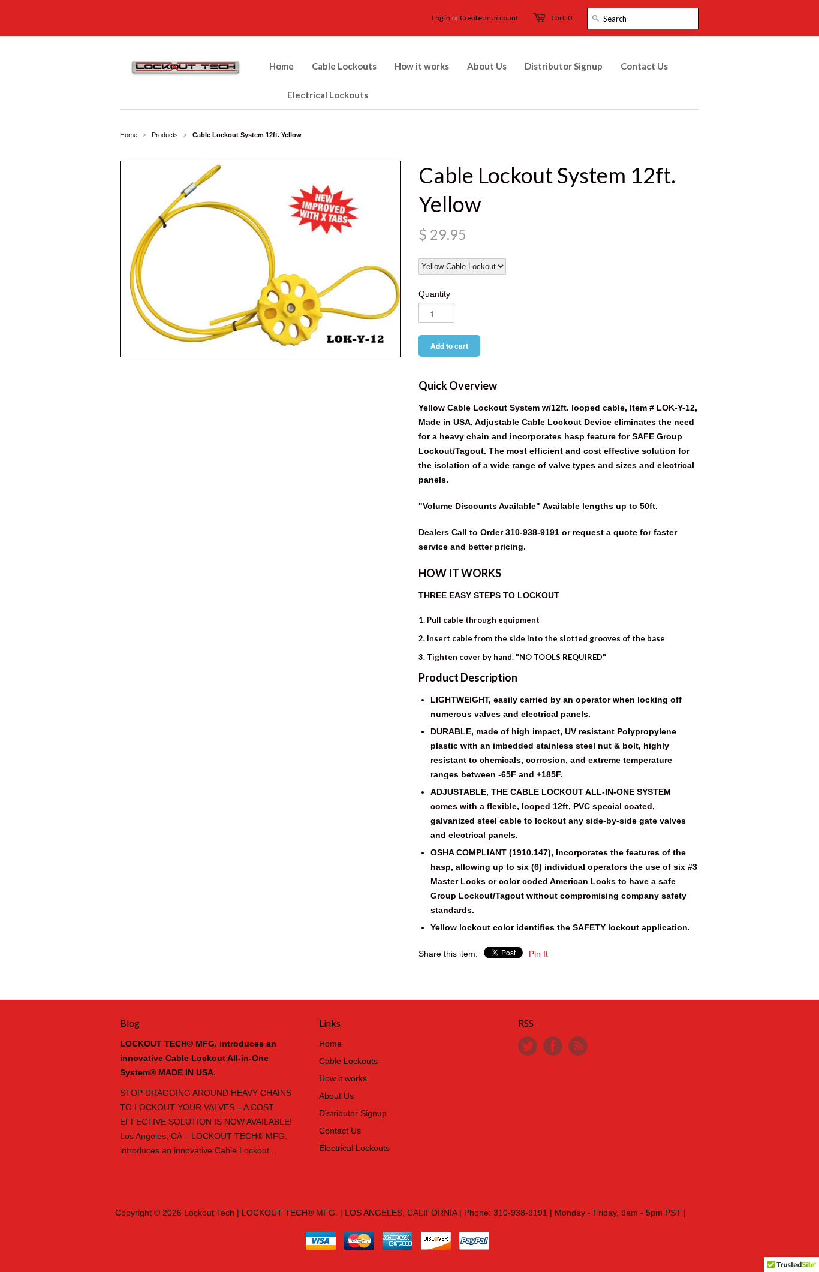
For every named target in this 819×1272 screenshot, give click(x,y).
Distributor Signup (353, 1113)
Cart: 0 (561, 17)
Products (165, 134)
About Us (336, 1096)
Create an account (489, 17)
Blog (130, 1023)
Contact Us (340, 1130)
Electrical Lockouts (354, 1148)
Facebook (552, 1046)
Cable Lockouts (348, 1061)
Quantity (434, 294)
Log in (441, 17)
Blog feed (578, 1046)
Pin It (538, 953)
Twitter (527, 1046)
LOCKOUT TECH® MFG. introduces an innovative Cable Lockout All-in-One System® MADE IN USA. (198, 1058)
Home (330, 1043)
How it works (343, 1078)
